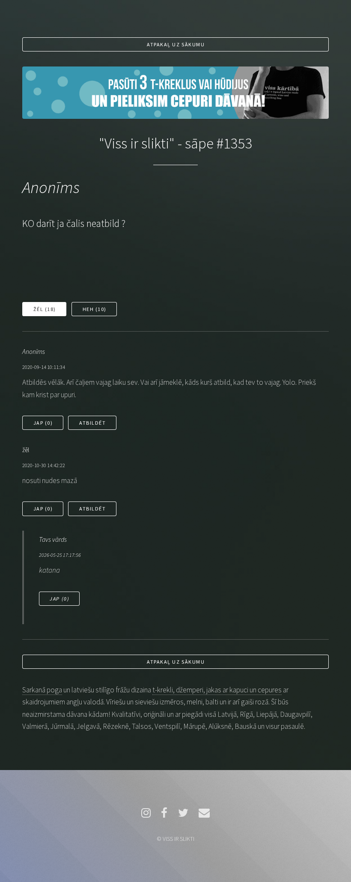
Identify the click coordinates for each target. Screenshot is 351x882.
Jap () (43, 423)
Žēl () (44, 309)
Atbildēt (92, 423)
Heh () (95, 309)
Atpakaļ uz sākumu (176, 44)
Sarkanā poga (42, 690)
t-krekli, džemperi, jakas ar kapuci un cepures (217, 690)
